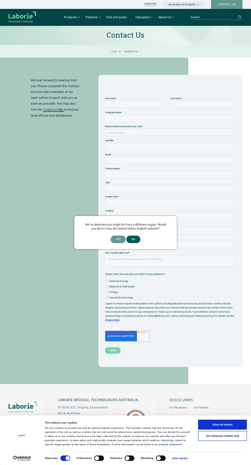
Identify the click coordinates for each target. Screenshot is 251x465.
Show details (180, 458)
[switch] (99, 458)
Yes (118, 239)
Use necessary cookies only (222, 435)
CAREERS (150, 3)
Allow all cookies (222, 424)
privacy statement (170, 444)
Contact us (227, 4)
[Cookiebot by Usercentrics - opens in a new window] (22, 458)
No (133, 239)
